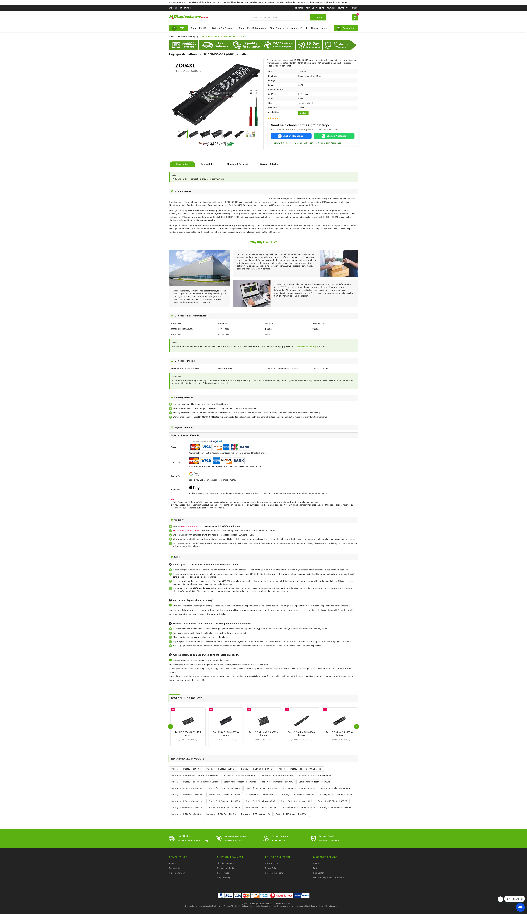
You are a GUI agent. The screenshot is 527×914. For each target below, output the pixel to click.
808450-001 (176, 335)
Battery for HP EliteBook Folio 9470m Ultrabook (300, 769)
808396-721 (270, 335)
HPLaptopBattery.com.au (262, 903)
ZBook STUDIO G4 (320, 368)
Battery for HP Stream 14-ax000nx (240, 775)
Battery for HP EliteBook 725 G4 (221, 814)
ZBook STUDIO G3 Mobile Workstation (281, 368)
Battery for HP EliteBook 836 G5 (186, 769)
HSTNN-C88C (223, 335)
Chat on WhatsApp (336, 136)
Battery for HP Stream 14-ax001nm (298, 795)
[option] (216, 94)
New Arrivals (318, 28)
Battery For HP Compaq (251, 28)
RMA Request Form (274, 873)
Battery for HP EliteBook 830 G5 (332, 801)
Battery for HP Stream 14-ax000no (315, 775)
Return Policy (271, 868)
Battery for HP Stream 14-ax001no (261, 788)
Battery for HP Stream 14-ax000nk (261, 808)
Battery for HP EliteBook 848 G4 (186, 814)
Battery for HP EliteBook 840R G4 (261, 795)
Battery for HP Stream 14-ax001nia (240, 782)
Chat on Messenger (294, 136)
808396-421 (270, 324)
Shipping (320, 8)
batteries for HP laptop (188, 36)
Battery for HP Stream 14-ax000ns (299, 808)
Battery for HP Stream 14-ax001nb (296, 801)
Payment (330, 8)
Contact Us (318, 863)
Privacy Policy (271, 863)
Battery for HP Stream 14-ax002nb (224, 808)
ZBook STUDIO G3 (226, 368)
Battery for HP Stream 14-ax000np (299, 788)
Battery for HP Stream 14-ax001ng (187, 801)
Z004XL (315, 329)
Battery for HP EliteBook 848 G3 (260, 801)
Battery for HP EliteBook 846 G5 (335, 788)
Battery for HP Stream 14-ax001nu (224, 795)
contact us (325, 543)
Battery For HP (198, 28)
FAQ (315, 868)
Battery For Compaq (222, 28)
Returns (340, 8)
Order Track (351, 8)
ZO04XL (268, 329)
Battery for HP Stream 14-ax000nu (187, 795)
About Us (310, 8)
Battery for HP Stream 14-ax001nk (291, 814)
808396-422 (223, 324)
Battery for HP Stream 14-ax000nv (277, 782)
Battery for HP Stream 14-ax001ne (224, 788)
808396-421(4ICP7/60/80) (182, 329)
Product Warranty (177, 873)
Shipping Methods (225, 863)
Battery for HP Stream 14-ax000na (336, 795)
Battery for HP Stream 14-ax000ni (314, 782)
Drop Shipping (223, 878)
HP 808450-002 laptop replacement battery (215, 225)
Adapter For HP (299, 28)
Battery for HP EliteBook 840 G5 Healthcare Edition (194, 782)
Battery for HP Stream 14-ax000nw (277, 775)
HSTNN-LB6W (318, 324)
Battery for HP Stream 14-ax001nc (187, 808)
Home (171, 36)
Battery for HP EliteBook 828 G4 (221, 769)
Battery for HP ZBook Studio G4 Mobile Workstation (195, 775)
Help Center (298, 8)
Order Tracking (224, 873)
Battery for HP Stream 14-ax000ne (187, 788)
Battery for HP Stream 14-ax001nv (257, 769)
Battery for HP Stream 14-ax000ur (224, 801)
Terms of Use (175, 868)
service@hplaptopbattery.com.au (328, 878)
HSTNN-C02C (223, 329)
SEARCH (318, 17)
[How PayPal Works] (302, 895)
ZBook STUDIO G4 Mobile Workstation (187, 368)
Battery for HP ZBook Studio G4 (255, 814)
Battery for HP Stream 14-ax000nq (336, 808)
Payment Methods (225, 868)
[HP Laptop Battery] (207, 17)
